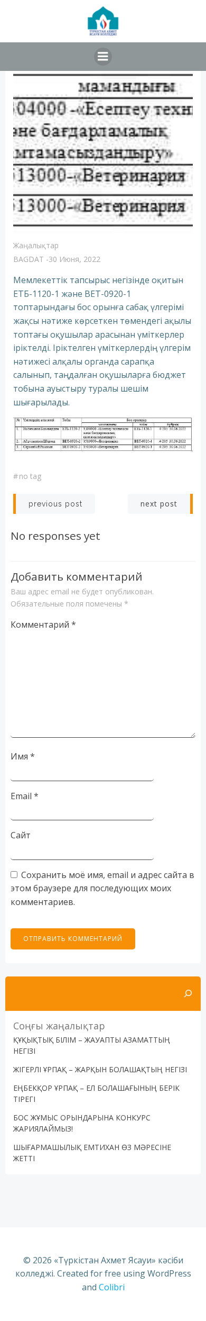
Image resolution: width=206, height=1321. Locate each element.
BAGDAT (28, 259)
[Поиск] (188, 993)
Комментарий (43, 624)
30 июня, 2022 (74, 259)
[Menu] (103, 57)
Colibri (112, 1287)
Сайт (21, 835)
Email (25, 796)
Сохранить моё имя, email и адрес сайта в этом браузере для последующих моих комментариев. (102, 888)
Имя (23, 756)
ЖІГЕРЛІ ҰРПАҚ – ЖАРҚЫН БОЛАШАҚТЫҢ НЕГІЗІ (100, 1069)
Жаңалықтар (36, 245)
